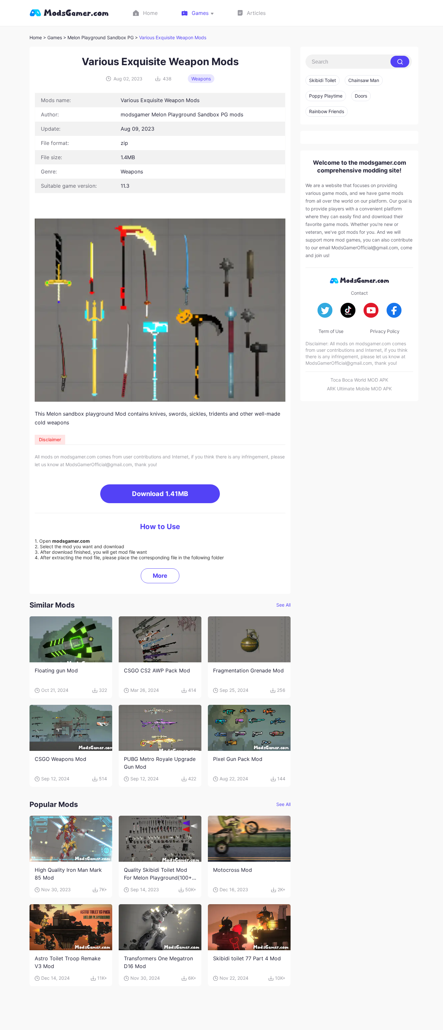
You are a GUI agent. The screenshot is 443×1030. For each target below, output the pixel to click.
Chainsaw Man (363, 80)
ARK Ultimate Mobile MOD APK (359, 388)
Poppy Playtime (325, 96)
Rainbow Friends (326, 111)
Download (160, 494)
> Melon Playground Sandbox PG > (101, 37)
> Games (52, 37)
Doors (361, 96)
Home (36, 37)
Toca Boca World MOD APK (359, 380)
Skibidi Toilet (322, 80)
